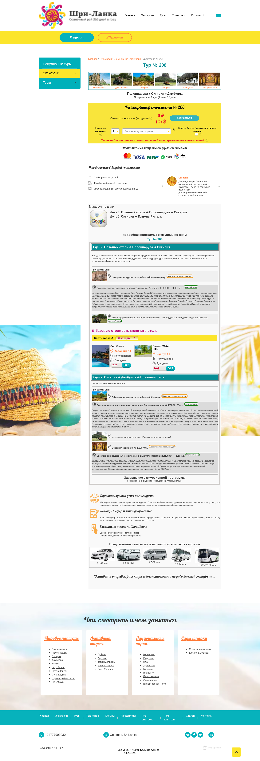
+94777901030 (55, 734)
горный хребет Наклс (63, 678)
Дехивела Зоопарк (199, 652)
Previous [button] (162, 186)
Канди (55, 663)
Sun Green (117, 346)
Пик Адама (58, 682)
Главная (92, 59)
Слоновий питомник (200, 649)
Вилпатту (148, 672)
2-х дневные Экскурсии (127, 59)
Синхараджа (59, 674)
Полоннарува (59, 652)
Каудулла (148, 658)
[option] (191, 186)
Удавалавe (149, 665)
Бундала (148, 669)
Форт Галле (58, 667)
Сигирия (56, 656)
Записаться (184, 118)
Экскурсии (106, 59)
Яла (145, 662)
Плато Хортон (59, 671)
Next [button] (218, 186)
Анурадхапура (60, 649)
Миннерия (149, 654)
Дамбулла (57, 660)
